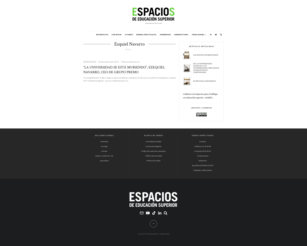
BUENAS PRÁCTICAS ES (146, 35)
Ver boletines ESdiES (153, 142)
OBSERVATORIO (181, 35)
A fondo (104, 151)
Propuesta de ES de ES (202, 151)
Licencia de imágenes (153, 146)
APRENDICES (165, 35)
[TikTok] (154, 213)
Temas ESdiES (198, 35)
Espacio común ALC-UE (104, 156)
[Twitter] (215, 35)
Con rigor (104, 146)
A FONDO (129, 35)
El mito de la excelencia (204, 81)
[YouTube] (148, 213)
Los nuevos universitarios (205, 55)
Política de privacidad (153, 156)
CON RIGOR (116, 35)
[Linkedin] (160, 213)
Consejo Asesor (202, 156)
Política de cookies (153, 161)
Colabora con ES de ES (202, 146)
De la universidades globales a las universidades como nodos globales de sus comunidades (206, 68)
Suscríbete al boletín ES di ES (202, 165)
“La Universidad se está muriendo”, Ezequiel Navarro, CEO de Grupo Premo (124, 70)
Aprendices (104, 161)
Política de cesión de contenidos (153, 151)
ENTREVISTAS (102, 35)
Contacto (202, 142)
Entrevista (104, 142)
